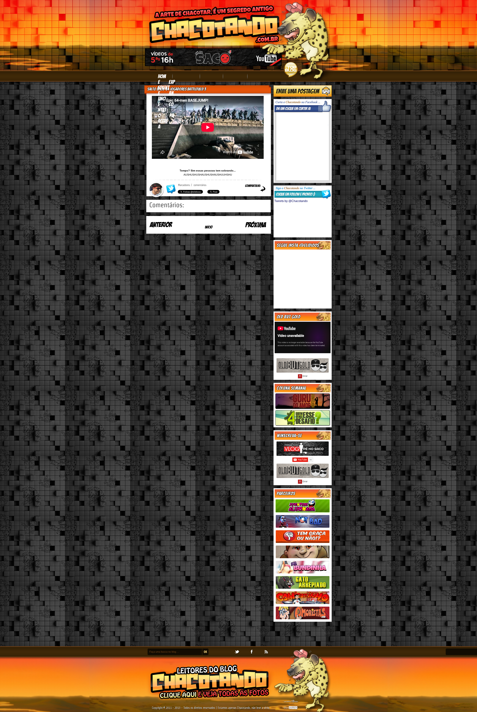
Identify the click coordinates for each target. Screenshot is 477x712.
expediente (166, 87)
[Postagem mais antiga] (250, 227)
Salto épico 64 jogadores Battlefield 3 (176, 89)
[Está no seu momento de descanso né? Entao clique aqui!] (303, 372)
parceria (166, 121)
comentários (199, 185)
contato (165, 109)
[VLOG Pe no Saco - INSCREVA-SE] (213, 64)
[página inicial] (209, 230)
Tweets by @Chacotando (291, 201)
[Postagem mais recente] (166, 227)
